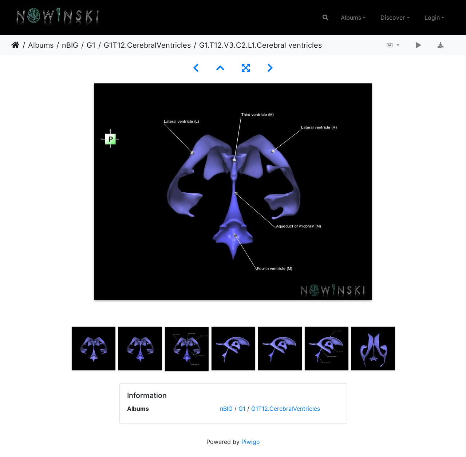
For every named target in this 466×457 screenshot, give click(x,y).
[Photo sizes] (392, 45)
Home (15, 45)
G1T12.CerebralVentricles (147, 45)
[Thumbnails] (220, 68)
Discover (392, 17)
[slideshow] (418, 45)
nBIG (70, 45)
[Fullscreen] (245, 68)
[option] (93, 348)
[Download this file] (440, 45)
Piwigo (250, 441)
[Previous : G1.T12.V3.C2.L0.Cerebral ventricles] (196, 68)
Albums (351, 17)
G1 (91, 45)
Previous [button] (64, 350)
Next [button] (401, 350)
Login (432, 17)
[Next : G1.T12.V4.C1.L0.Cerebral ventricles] (270, 68)
